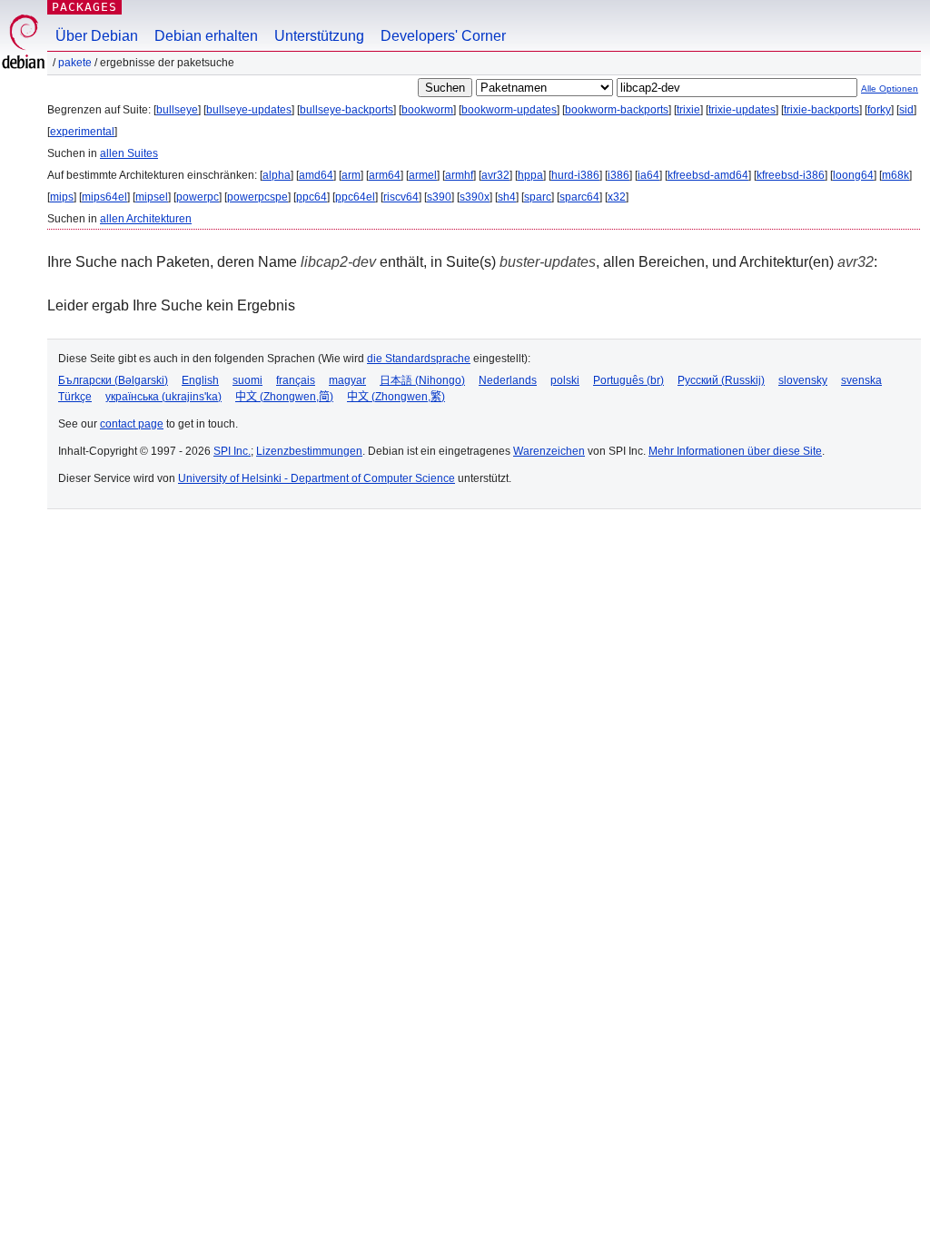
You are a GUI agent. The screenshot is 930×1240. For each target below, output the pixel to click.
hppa (530, 175)
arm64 (385, 175)
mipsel (151, 197)
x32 (617, 197)
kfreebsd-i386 (791, 175)
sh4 (507, 197)
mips (62, 197)
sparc (537, 197)
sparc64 (579, 197)
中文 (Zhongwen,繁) (396, 396)
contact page (131, 424)
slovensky (802, 380)
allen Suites (129, 153)
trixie (688, 109)
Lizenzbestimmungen (309, 451)
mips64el (104, 197)
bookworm (427, 109)
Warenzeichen (549, 451)
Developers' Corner (443, 36)
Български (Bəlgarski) (113, 380)
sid (906, 109)
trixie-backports (821, 109)
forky (879, 109)
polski (564, 380)
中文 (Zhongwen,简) (284, 396)
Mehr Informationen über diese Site (735, 451)
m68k (895, 175)
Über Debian (96, 36)
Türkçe (75, 396)
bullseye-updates (249, 109)
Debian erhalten (206, 36)
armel (423, 175)
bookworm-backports (616, 109)
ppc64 (311, 197)
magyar (347, 380)
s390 (439, 197)
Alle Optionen (889, 88)
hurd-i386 (575, 175)
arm (351, 175)
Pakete (75, 62)
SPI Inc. (232, 451)
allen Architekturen (146, 218)
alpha (276, 175)
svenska (861, 380)
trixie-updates (742, 109)
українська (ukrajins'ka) (163, 396)
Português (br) (628, 380)
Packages (84, 7)
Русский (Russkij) (721, 380)
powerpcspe (257, 197)
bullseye (177, 109)
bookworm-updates (509, 109)
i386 (618, 175)
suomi (247, 380)
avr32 (495, 175)
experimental (82, 131)
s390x (475, 197)
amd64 (316, 175)
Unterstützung (319, 36)
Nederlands (508, 380)
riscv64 (401, 197)
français (295, 380)
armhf (459, 175)
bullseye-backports (346, 109)
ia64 (648, 175)
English (200, 380)
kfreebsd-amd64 (708, 175)
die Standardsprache (418, 358)
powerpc (197, 197)
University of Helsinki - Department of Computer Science (316, 478)
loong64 (853, 175)
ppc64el (355, 197)
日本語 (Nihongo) (422, 380)
